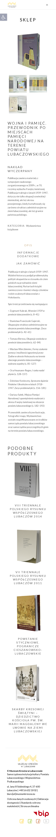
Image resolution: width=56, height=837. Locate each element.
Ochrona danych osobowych (21, 799)
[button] (3, 17)
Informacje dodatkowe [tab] (28, 254)
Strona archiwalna (30, 806)
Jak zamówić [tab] (28, 263)
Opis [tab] (28, 245)
